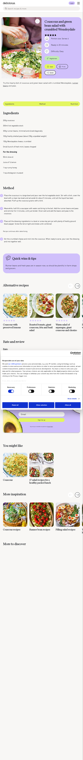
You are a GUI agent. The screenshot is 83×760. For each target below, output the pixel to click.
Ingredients (9, 104)
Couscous (8, 480)
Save (51, 67)
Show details (72, 399)
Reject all (15, 405)
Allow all (68, 405)
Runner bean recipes (39, 529)
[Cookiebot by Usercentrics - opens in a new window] (72, 353)
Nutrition (74, 104)
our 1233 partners (15, 364)
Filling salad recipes (65, 529)
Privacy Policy (50, 426)
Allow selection (41, 405)
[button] (77, 285)
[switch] (31, 391)
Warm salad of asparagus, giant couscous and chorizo (66, 327)
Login (72, 3)
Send (51, 73)
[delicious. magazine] (9, 3)
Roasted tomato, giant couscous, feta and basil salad (41, 327)
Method (42, 104)
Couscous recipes (11, 529)
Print (63, 67)
